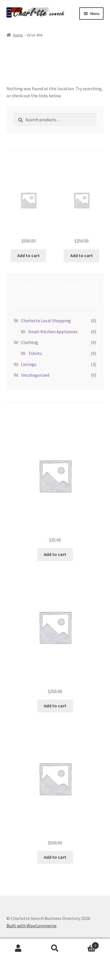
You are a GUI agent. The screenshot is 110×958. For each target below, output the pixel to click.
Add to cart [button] (28, 255)
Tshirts (35, 353)
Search (55, 948)
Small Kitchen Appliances (53, 331)
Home (18, 34)
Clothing (29, 342)
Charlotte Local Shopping (46, 320)
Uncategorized (35, 375)
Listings (28, 364)
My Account (18, 948)
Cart (84, 943)
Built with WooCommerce (31, 925)
